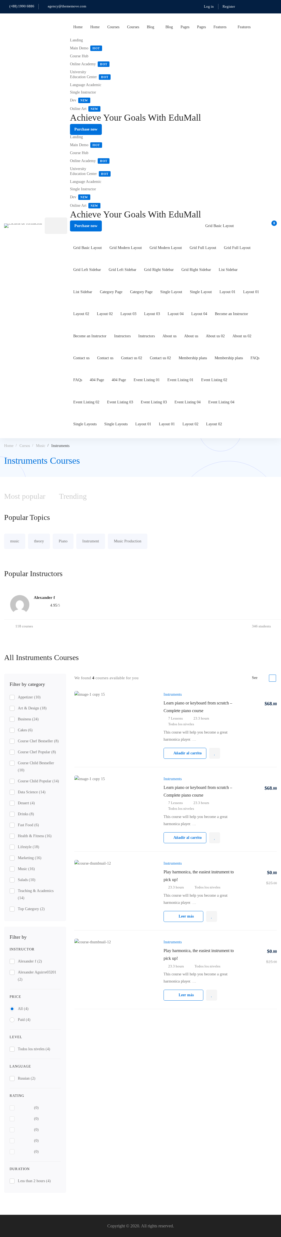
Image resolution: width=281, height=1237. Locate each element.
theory (39, 541)
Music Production (127, 541)
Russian (26, 1078)
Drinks (26, 814)
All (23, 1009)
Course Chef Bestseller (38, 741)
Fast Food (28, 825)
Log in (209, 6)
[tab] (73, 496)
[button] (86, 129)
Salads (26, 880)
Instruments (173, 694)
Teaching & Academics (36, 894)
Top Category (31, 909)
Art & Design (32, 708)
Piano (63, 541)
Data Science (32, 792)
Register (229, 6)
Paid (24, 1020)
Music (40, 446)
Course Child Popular (38, 781)
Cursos (24, 446)
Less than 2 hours (34, 1181)
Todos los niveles (34, 1049)
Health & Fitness (35, 836)
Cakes (25, 730)
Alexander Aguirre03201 (37, 975)
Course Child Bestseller (36, 766)
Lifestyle (28, 847)
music (14, 541)
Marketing (29, 858)
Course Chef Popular (37, 752)
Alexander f (30, 961)
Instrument (90, 541)
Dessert (26, 803)
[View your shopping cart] (272, 226)
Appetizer (29, 697)
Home (8, 446)
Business (28, 719)
